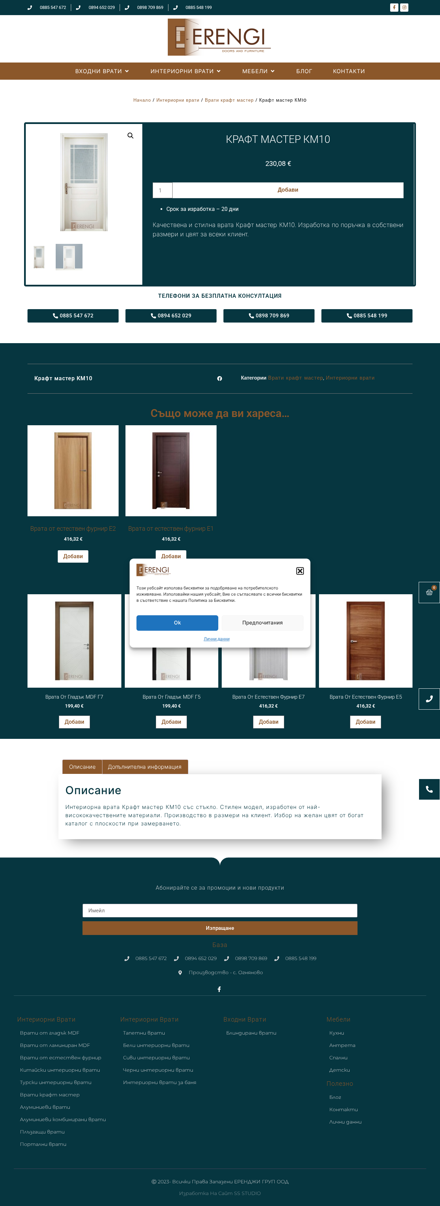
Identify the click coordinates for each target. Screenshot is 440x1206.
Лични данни (217, 638)
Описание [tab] (82, 766)
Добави (288, 190)
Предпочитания (262, 623)
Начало (142, 100)
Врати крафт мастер (229, 100)
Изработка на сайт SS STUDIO (220, 1193)
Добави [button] (73, 556)
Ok (177, 623)
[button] (300, 570)
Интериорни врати (177, 100)
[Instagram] (404, 7)
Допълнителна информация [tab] (145, 766)
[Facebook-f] (394, 7)
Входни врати (244, 1019)
